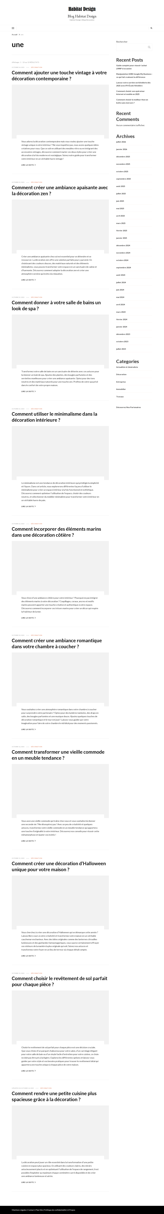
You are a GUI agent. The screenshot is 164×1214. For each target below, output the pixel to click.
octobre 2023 (122, 341)
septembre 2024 (123, 267)
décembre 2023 (123, 334)
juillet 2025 (121, 193)
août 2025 (120, 186)
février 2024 (121, 319)
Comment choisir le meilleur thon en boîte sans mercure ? (132, 101)
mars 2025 (120, 223)
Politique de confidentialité (55, 1210)
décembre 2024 (123, 245)
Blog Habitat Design (82, 16)
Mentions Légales (19, 1210)
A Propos (71, 1210)
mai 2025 (120, 208)
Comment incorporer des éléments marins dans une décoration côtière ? (56, 532)
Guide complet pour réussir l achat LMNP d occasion (131, 67)
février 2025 (121, 230)
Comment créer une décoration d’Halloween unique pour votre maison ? (59, 866)
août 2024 (120, 275)
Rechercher (122, 41)
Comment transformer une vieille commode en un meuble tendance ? (58, 755)
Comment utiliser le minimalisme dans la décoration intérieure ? (54, 417)
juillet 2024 (121, 282)
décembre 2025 (123, 156)
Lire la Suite (27, 165)
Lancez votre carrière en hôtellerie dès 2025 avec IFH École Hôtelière (133, 84)
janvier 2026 (121, 149)
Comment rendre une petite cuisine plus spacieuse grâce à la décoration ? (54, 1096)
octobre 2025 (122, 171)
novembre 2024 (123, 253)
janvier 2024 (121, 327)
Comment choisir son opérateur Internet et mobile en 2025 (130, 92)
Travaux (120, 396)
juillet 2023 (121, 349)
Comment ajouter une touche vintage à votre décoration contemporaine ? (59, 75)
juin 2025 (120, 201)
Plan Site (39, 1210)
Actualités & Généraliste (127, 367)
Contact (31, 1210)
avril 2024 (120, 304)
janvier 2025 (121, 238)
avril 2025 (120, 216)
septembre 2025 (123, 179)
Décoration (36, 67)
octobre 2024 (122, 260)
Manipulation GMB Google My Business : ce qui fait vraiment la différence (134, 75)
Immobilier (121, 389)
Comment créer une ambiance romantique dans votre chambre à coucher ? (57, 643)
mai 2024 (120, 297)
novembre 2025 (123, 164)
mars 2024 (120, 312)
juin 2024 (120, 290)
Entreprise (121, 382)
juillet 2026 (121, 142)
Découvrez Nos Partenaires (128, 407)
